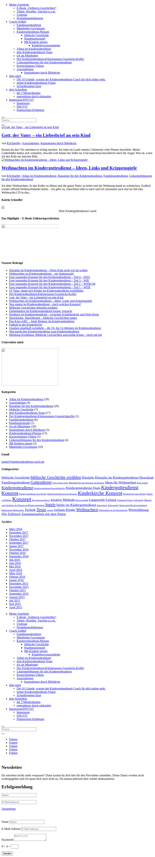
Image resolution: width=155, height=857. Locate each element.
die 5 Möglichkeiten (28, 93)
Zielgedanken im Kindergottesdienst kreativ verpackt (40, 311)
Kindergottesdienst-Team (83, 488)
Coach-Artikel (17, 21)
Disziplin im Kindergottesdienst (117, 477)
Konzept (21, 499)
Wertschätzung (138, 510)
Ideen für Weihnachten (120, 482)
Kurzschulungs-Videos (30, 65)
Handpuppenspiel (34, 38)
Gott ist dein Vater (60, 483)
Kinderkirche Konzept (100, 493)
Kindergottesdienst (17, 487)
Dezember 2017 (18, 532)
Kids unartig (142, 483)
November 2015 (19, 587)
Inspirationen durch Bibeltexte (42, 72)
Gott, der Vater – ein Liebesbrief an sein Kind (46, 135)
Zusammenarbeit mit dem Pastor (43, 514)
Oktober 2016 (17, 553)
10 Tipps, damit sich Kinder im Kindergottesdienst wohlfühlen (46, 290)
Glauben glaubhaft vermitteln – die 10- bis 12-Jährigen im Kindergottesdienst (55, 328)
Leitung (111, 500)
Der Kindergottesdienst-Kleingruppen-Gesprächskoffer (42, 416)
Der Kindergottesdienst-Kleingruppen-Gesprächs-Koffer (50, 59)
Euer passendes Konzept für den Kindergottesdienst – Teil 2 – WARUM (52, 283)
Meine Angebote (19, 4)
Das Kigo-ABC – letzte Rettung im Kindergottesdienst (41, 321)
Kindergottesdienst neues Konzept (62, 494)
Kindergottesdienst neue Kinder (33, 494)
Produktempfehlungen (30, 18)
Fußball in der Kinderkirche (25, 324)
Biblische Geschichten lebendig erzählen (33, 307)
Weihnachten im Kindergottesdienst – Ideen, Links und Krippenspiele (69, 167)
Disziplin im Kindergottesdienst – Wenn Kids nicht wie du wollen (48, 270)
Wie (4, 514)
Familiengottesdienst (29, 25)
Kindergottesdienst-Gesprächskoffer (49, 488)
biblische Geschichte (36, 35)
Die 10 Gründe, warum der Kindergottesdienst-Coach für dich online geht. (61, 79)
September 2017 (19, 542)
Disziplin (88, 477)
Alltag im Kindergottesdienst (34, 48)
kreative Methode (63, 500)
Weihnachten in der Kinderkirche (113, 510)
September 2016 (19, 556)
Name (5, 821)
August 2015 (17, 597)
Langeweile (97, 500)
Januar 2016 (16, 580)
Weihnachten (87, 509)
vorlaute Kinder (64, 510)
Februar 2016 (17, 576)
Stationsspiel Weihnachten (13, 510)
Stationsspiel (113, 505)
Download (146, 477)
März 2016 (15, 573)
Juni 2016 (15, 563)
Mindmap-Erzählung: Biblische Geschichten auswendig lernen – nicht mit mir (55, 334)
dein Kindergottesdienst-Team (34, 52)
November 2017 (19, 536)
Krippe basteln (82, 500)
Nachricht (7, 839)
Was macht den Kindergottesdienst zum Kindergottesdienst (44, 331)
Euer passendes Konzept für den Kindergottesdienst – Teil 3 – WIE (49, 280)
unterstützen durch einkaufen (34, 96)
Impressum (23, 103)
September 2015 (19, 593)
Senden (7, 853)
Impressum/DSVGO (21, 99)
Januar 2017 (16, 546)
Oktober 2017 (17, 539)
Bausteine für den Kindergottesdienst (80, 175)
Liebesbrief (138, 500)
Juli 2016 (14, 559)
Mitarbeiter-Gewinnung (31, 28)
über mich (15, 76)
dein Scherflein (18, 89)
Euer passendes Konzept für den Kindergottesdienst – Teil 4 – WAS (49, 277)
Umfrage (22, 14)
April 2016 (15, 570)
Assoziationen (25, 69)
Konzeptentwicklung (41, 500)
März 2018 (15, 529)
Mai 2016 (15, 566)
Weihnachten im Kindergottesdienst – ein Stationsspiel (41, 273)
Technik (30, 510)
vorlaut (50, 510)
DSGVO (22, 106)
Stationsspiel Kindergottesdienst (133, 505)
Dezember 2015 (18, 583)
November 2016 (19, 549)
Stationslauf (102, 505)
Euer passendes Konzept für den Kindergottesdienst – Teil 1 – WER (49, 287)
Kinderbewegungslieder (46, 45)
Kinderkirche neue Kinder (134, 494)
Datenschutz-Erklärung (30, 110)
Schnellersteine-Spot (29, 86)
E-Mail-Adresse (11, 828)
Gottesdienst (41, 482)
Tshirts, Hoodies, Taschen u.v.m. (36, 11)
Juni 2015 (15, 604)
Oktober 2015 (17, 590)
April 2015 (15, 607)
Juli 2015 (14, 600)
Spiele (50, 504)
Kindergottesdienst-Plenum (33, 31)
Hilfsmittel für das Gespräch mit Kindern (86, 483)
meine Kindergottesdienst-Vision (36, 82)
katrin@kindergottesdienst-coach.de (23, 461)
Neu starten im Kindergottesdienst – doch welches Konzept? (45, 304)
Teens (41, 509)
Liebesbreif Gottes (125, 500)
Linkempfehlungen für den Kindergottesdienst (44, 62)
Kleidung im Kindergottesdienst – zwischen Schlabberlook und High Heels (54, 314)
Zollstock (14, 514)
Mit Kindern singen (35, 42)
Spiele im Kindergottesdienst (76, 505)
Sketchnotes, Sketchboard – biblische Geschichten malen (43, 317)
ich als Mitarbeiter (27, 55)
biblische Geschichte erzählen (56, 477)
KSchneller (13, 143)
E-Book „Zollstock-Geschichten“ (36, 8)
